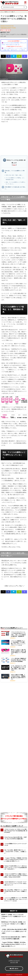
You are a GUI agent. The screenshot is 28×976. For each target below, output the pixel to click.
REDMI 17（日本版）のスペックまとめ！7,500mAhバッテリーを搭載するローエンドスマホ (13, 916)
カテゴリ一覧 (14, 962)
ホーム (2, 11)
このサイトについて (14, 960)
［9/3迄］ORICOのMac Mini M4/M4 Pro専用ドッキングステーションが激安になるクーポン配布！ (14, 931)
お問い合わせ (14, 968)
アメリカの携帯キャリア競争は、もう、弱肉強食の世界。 (15, 178)
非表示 (14, 165)
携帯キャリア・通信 (9, 11)
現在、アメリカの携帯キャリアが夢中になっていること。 (15, 183)
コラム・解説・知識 (6, 30)
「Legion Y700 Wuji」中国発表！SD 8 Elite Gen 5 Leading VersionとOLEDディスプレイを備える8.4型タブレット (13, 944)
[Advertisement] (14, 140)
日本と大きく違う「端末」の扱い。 (14, 175)
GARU (8, 32)
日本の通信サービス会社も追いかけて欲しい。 (15, 187)
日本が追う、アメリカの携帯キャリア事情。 (14, 171)
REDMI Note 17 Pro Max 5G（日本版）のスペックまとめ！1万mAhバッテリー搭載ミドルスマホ (13, 923)
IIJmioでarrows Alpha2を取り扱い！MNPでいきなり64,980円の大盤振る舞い (13, 938)
